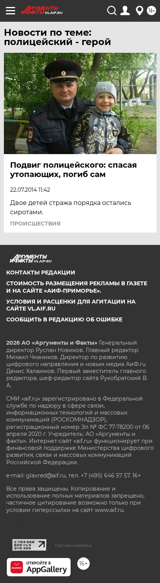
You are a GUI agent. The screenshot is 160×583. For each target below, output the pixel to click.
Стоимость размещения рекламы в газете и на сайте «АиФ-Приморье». (76, 287)
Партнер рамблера (73, 545)
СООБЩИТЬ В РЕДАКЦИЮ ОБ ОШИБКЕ (64, 319)
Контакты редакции (40, 272)
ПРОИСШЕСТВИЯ (35, 223)
